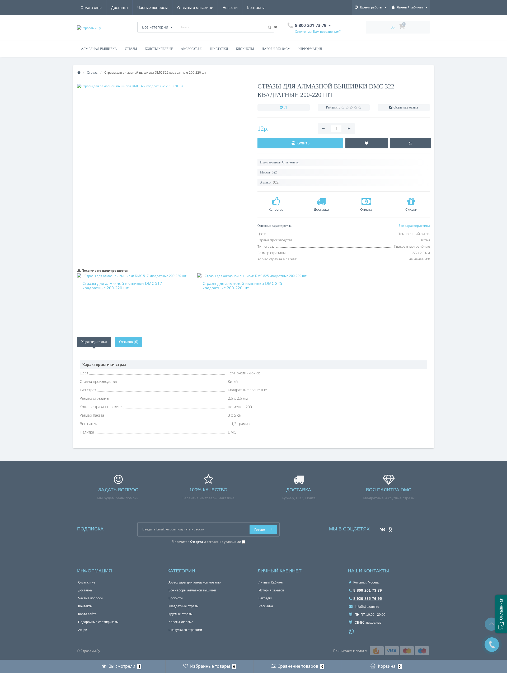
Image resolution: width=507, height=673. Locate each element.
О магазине (91, 7)
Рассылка (266, 606)
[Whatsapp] (351, 630)
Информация (310, 49)
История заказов (271, 590)
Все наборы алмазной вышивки (192, 590)
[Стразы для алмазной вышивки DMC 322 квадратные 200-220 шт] (163, 86)
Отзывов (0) (128, 342)
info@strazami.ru (366, 607)
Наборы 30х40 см (276, 49)
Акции (82, 630)
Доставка (119, 7)
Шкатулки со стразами (185, 630)
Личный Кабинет (271, 582)
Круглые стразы (180, 614)
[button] (501, 614)
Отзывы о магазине (195, 7)
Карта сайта (87, 614)
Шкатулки (219, 49)
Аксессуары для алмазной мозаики (194, 582)
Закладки (265, 598)
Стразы (131, 49)
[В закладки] (366, 143)
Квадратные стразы (183, 606)
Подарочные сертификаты (98, 622)
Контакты (256, 7)
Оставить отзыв (405, 107)
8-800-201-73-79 (367, 590)
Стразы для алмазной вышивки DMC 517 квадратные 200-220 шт (122, 285)
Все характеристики (414, 225)
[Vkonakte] (381, 527)
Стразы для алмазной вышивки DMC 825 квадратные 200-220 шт (242, 285)
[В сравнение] (410, 143)
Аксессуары (191, 49)
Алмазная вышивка (99, 49)
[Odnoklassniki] (389, 527)
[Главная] (79, 72)
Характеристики (94, 342)
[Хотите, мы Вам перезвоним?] (492, 645)
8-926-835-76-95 (367, 598)
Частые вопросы (152, 7)
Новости (230, 7)
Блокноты (245, 49)
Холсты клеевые (159, 49)
